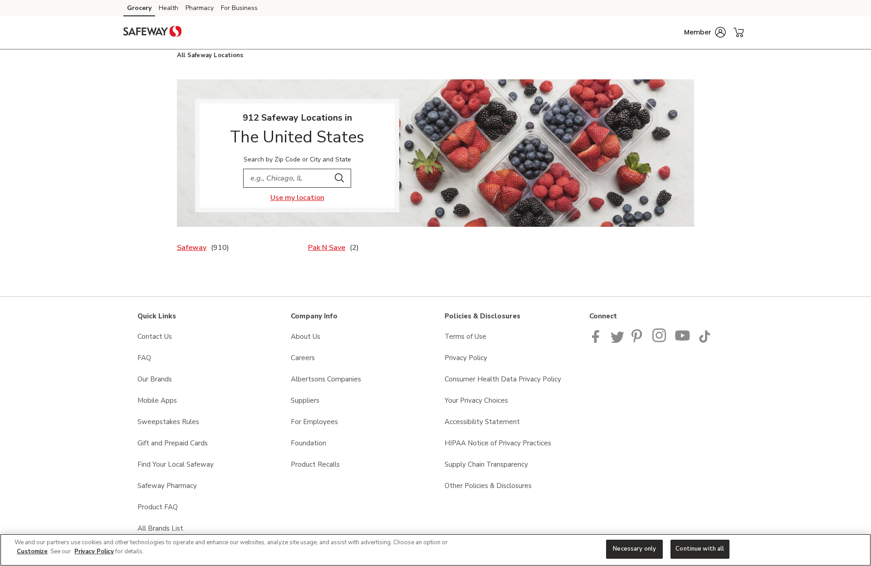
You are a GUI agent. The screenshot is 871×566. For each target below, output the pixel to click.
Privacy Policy (466, 357)
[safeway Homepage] (152, 32)
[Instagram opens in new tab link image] (660, 340)
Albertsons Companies (326, 379)
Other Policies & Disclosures (488, 485)
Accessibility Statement (482, 421)
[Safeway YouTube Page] (682, 340)
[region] (435, 550)
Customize (32, 551)
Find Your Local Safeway (175, 464)
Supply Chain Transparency (486, 464)
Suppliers (305, 400)
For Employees (314, 421)
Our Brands (154, 379)
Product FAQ (157, 507)
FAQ (144, 357)
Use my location (297, 198)
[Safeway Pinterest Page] (638, 340)
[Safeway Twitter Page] (617, 340)
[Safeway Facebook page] (598, 340)
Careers (303, 357)
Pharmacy (200, 8)
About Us (305, 336)
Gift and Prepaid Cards (172, 443)
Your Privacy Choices (476, 400)
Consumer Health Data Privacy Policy (503, 379)
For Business (239, 8)
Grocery (139, 8)
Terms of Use (465, 336)
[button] (704, 32)
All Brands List (160, 528)
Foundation (308, 443)
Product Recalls (315, 464)
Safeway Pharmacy (167, 485)
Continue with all (699, 549)
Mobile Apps (157, 400)
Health (168, 8)
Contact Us (154, 336)
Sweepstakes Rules (168, 421)
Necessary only (634, 549)
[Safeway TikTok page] (704, 340)
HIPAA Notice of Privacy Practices (498, 443)
